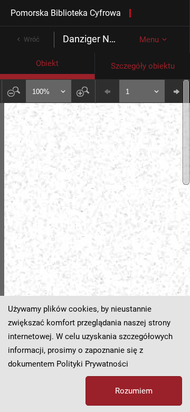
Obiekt (47, 63)
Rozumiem (134, 391)
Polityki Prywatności (92, 364)
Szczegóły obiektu (143, 66)
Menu (149, 39)
